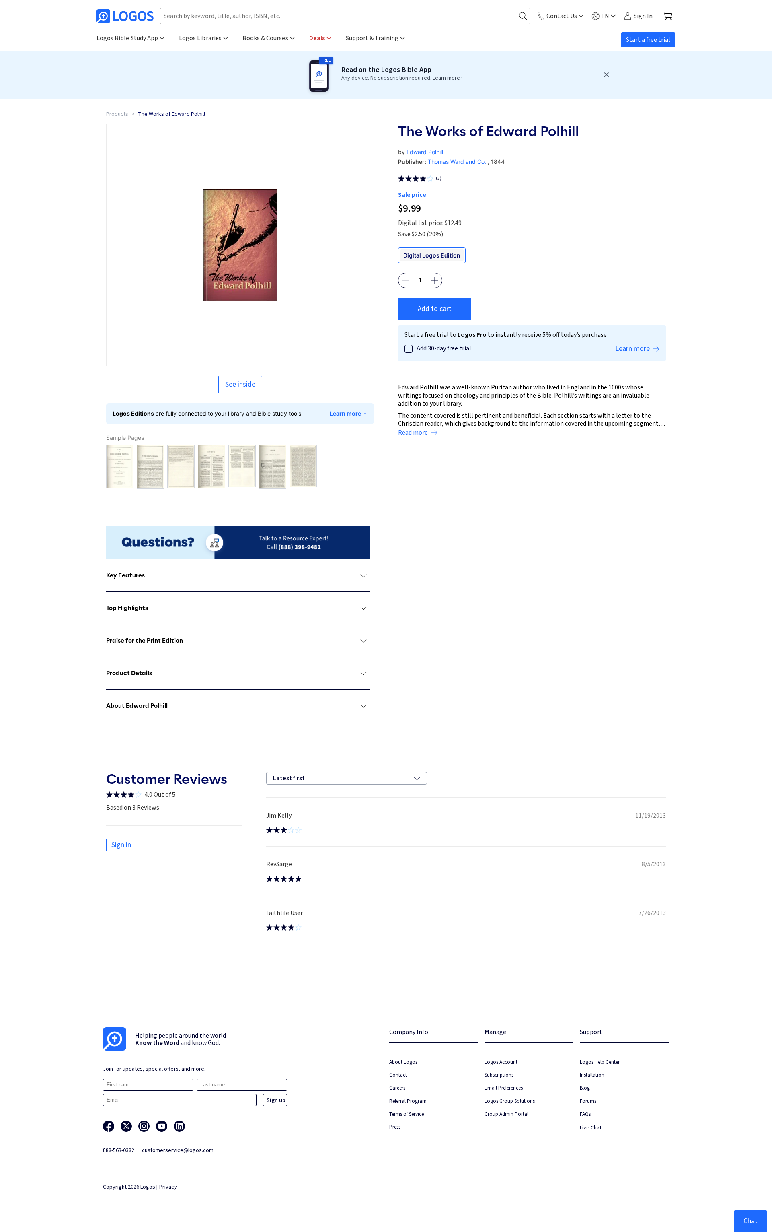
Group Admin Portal (506, 1113)
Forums (588, 1101)
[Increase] (434, 280)
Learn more (345, 413)
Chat (750, 1221)
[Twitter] (126, 1126)
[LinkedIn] (179, 1126)
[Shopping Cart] (667, 16)
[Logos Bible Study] (125, 16)
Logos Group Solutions (510, 1101)
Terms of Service (406, 1113)
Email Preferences (504, 1087)
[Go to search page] (523, 16)
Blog (585, 1087)
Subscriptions (499, 1074)
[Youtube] (161, 1126)
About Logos (403, 1062)
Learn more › (448, 78)
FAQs (585, 1113)
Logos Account (501, 1062)
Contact (398, 1074)
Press (394, 1126)
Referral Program (408, 1101)
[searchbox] (345, 16)
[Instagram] (144, 1126)
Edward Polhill (425, 151)
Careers (397, 1087)
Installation (592, 1074)
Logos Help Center (600, 1062)
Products (117, 114)
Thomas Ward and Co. (457, 161)
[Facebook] (108, 1126)
